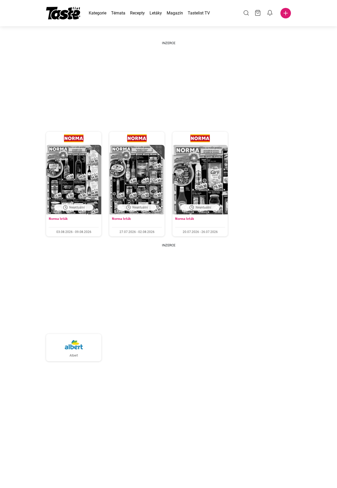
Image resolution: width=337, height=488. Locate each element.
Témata (118, 13)
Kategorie (97, 13)
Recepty (137, 13)
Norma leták (58, 218)
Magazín (175, 13)
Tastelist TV (199, 13)
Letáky (156, 13)
